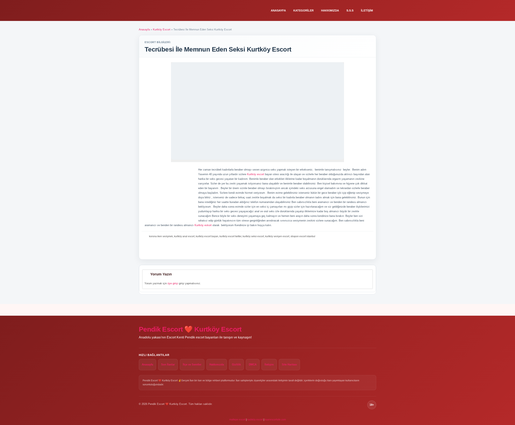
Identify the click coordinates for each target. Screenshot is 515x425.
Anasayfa (278, 10)
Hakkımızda (330, 10)
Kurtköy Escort (161, 29)
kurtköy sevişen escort (277, 236)
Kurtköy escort (255, 174)
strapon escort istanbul (302, 236)
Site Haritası (289, 364)
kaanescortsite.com (275, 419)
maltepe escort (237, 419)
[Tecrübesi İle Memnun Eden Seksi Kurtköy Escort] (257, 111)
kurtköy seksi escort (253, 236)
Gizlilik (236, 364)
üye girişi (173, 283)
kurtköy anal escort (184, 236)
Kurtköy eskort (203, 225)
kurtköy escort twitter (230, 236)
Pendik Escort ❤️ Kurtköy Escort (190, 329)
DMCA (252, 364)
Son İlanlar (168, 364)
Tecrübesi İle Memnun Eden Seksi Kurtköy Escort (218, 49)
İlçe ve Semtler (192, 364)
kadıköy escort (255, 419)
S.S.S (349, 10)
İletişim (367, 10)
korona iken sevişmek (161, 236)
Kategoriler (303, 10)
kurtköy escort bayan (207, 236)
